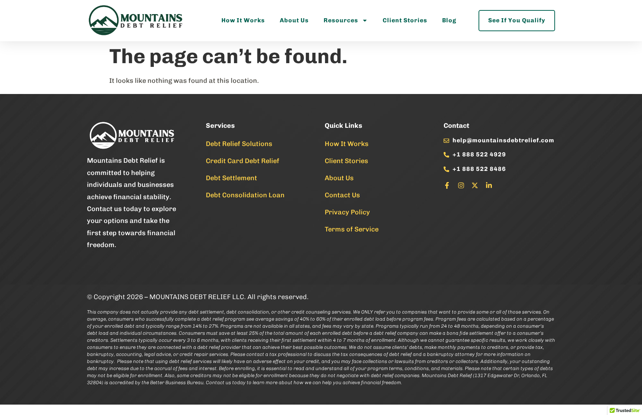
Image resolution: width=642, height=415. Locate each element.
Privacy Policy (347, 212)
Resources (341, 20)
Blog (449, 20)
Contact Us (342, 195)
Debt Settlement (231, 178)
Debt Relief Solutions (239, 144)
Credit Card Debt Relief (242, 161)
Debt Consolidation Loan (245, 195)
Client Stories (405, 20)
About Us (294, 20)
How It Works (243, 20)
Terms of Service (352, 229)
